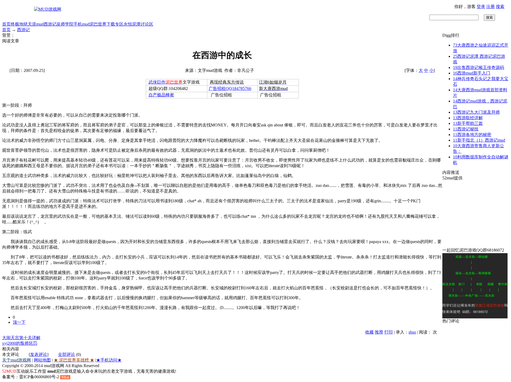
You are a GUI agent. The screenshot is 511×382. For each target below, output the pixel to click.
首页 (6, 24)
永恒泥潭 (132, 24)
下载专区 (114, 24)
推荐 (379, 332)
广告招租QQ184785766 (230, 88)
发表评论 (38, 354)
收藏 (369, 332)
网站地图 (42, 360)
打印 (388, 332)
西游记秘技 (466, 129)
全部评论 (66, 354)
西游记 (50, 24)
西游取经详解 (468, 118)
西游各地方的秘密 (472, 134)
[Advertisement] (475, 214)
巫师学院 (64, 24)
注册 (490, 6)
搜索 (500, 6)
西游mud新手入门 (471, 73)
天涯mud (36, 24)
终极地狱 (19, 24)
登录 (481, 6)
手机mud (81, 24)
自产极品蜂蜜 (161, 95)
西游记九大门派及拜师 (476, 112)
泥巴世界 (97, 24)
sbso (412, 332)
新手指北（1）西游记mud (479, 140)
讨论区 (147, 24)
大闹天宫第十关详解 (21, 337)
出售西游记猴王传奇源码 (478, 67)
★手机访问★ (109, 360)
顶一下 (19, 322)
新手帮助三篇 (468, 123)
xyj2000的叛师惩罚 (19, 343)
